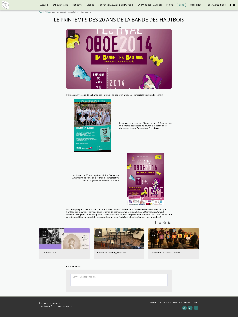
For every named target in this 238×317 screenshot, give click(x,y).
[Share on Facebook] (155, 222)
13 (44, 233)
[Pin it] (164, 222)
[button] (196, 5)
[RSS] (169, 222)
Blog (48, 12)
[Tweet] (160, 222)
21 (153, 233)
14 (99, 233)
